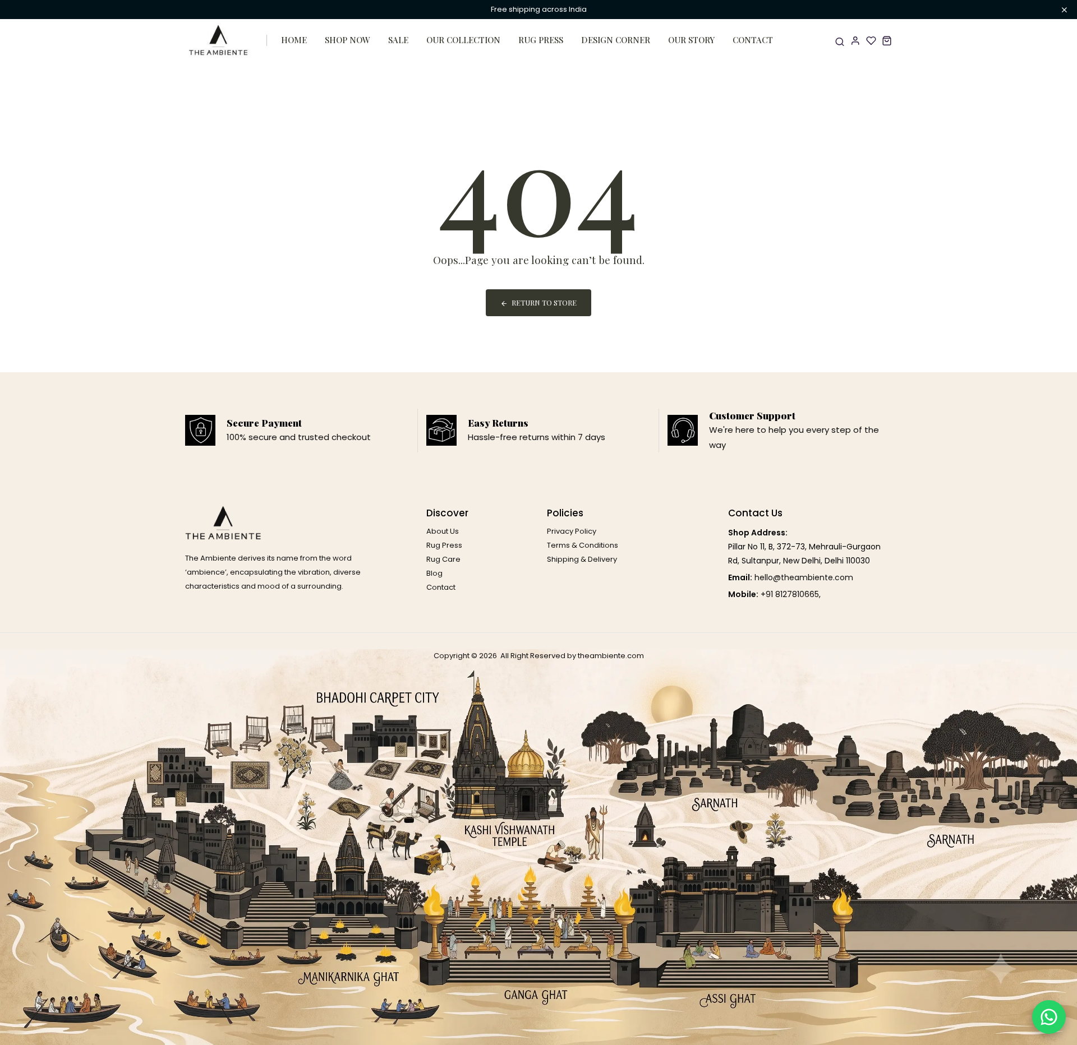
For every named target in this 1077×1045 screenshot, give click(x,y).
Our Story (691, 39)
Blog (434, 573)
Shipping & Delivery (582, 559)
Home (294, 39)
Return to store (544, 302)
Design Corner (615, 39)
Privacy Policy (571, 531)
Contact (753, 39)
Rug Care (443, 559)
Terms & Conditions (582, 545)
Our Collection (463, 39)
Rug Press (540, 39)
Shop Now (347, 39)
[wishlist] (871, 40)
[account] (855, 40)
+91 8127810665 (790, 594)
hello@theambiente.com (803, 577)
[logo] (218, 40)
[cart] (887, 40)
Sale (398, 39)
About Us (442, 531)
